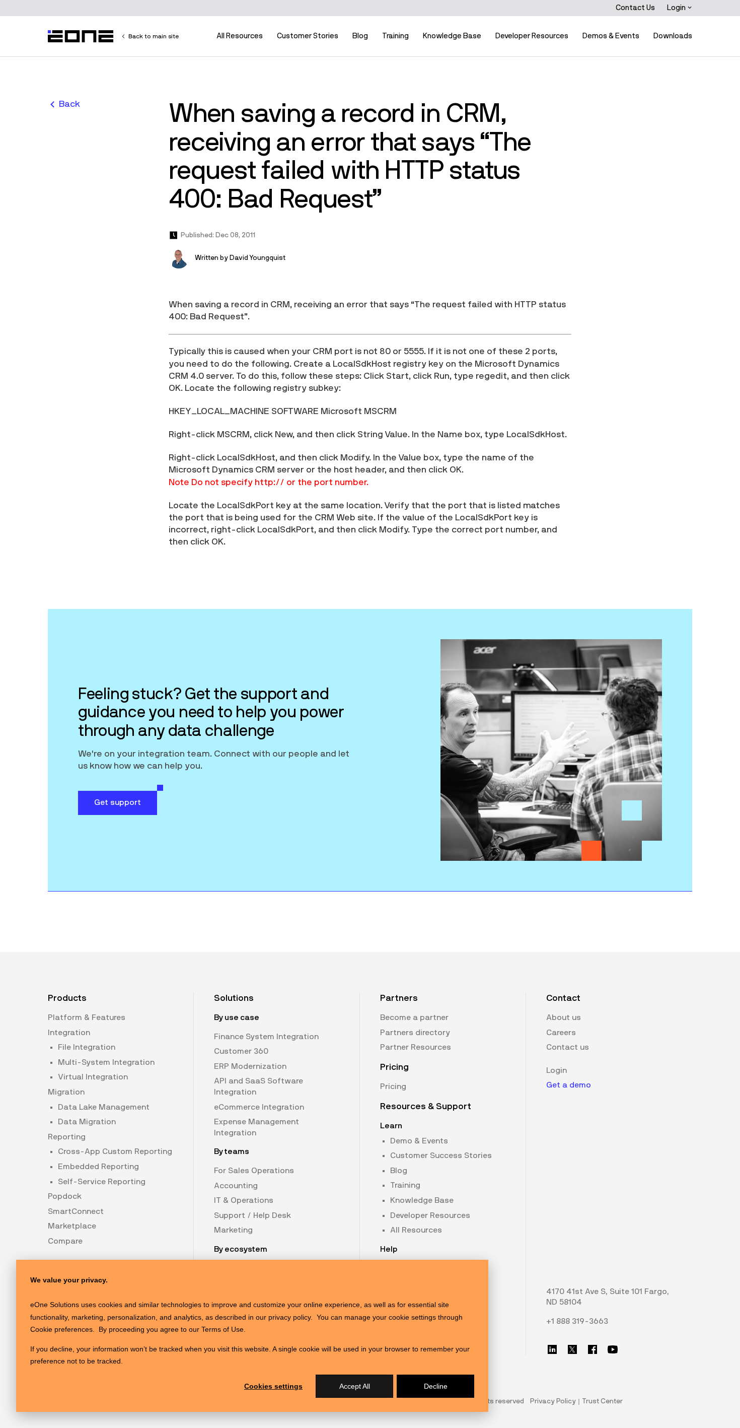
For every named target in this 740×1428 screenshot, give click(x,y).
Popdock (65, 1196)
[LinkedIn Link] (552, 1349)
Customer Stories (307, 36)
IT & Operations (243, 1200)
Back (69, 104)
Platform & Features (86, 1017)
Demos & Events (610, 36)
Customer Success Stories (441, 1155)
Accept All (354, 1386)
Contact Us (635, 8)
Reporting (67, 1137)
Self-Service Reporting (101, 1182)
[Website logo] (81, 36)
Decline (436, 1386)
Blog (360, 36)
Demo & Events (419, 1141)
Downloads (672, 36)
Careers (561, 1033)
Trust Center (602, 1401)
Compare (65, 1241)
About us (563, 1017)
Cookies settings (273, 1386)
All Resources (239, 36)
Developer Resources (531, 36)
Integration (69, 1033)
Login (677, 8)
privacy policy (289, 1317)
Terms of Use (222, 1329)
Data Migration (87, 1122)
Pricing (393, 1086)
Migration (66, 1092)
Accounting (236, 1186)
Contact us (567, 1047)
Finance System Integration (266, 1037)
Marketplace (72, 1226)
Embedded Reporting (98, 1167)
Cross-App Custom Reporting (115, 1151)
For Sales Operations (254, 1171)
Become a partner (414, 1017)
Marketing (233, 1230)
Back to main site (153, 36)
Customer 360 (241, 1051)
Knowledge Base (452, 36)
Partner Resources (415, 1047)
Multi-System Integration (106, 1062)
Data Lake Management (104, 1107)
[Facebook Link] (592, 1349)
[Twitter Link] (572, 1349)
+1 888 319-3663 (577, 1321)
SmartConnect (76, 1211)
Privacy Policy (553, 1401)
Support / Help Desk (252, 1215)
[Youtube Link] (613, 1349)
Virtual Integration (93, 1077)
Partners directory (415, 1033)
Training (395, 36)
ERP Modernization (250, 1066)
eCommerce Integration (259, 1107)
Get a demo (568, 1085)
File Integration (86, 1047)
